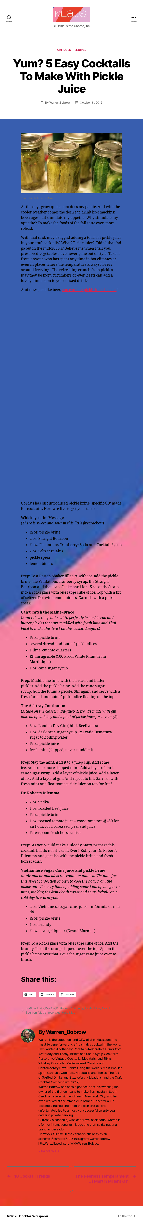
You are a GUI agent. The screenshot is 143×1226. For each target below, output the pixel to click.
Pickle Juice (92, 1008)
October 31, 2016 (91, 102)
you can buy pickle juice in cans (89, 290)
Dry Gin (50, 1008)
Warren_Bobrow (59, 102)
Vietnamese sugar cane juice (56, 1012)
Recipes (80, 50)
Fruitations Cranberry (69, 1008)
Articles (64, 50)
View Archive (48, 1150)
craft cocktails (35, 1008)
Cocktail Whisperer (33, 1216)
